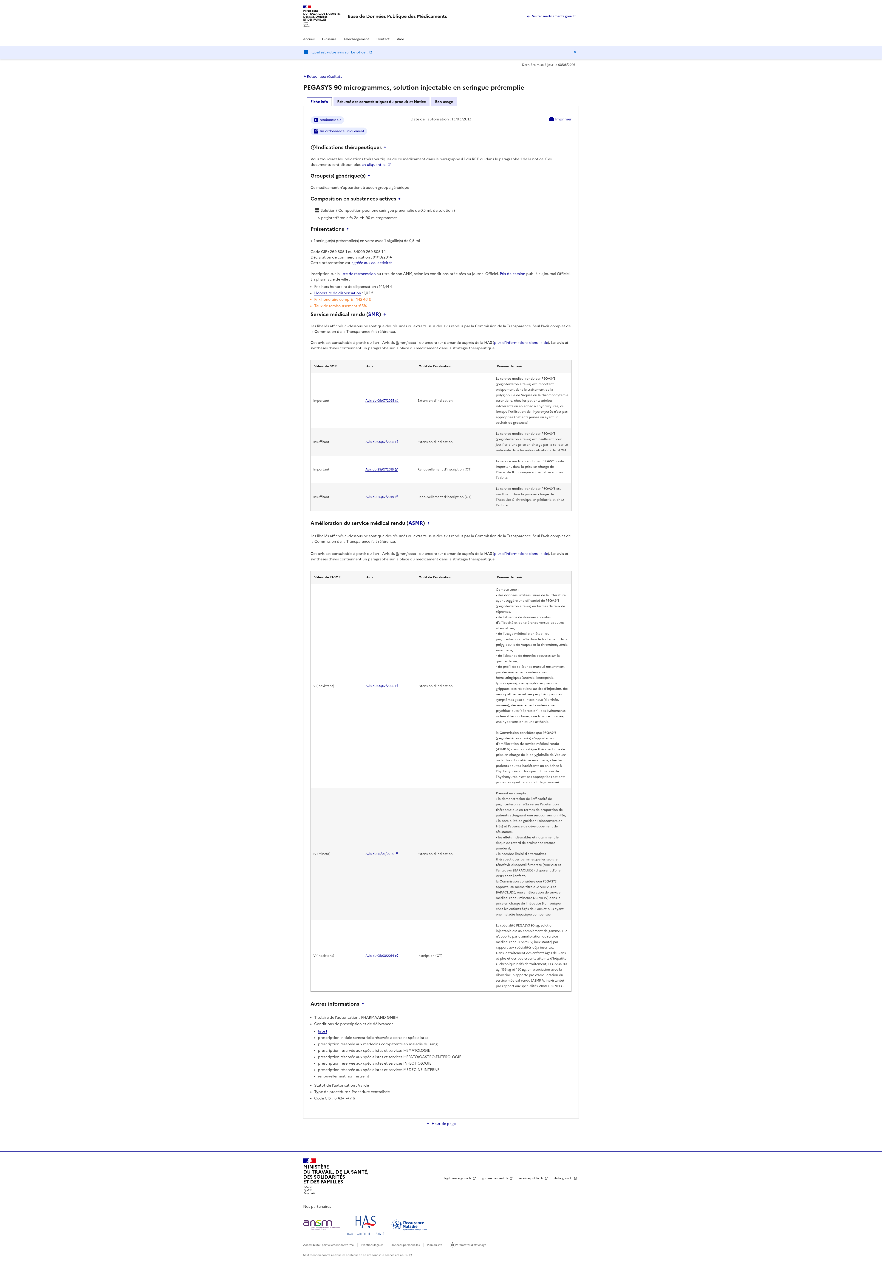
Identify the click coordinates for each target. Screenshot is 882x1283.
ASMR (415, 523)
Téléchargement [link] (356, 39)
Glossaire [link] (329, 39)
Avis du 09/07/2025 (379, 400)
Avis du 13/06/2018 (379, 854)
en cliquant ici (374, 164)
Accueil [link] (309, 39)
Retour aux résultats (324, 76)
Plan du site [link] (434, 1245)
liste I (322, 1031)
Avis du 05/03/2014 (379, 955)
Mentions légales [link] (372, 1245)
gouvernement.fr (495, 1178)
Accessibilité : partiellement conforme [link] (328, 1245)
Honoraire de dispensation (337, 293)
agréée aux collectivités (371, 262)
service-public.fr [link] (531, 1178)
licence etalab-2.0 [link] (396, 1255)
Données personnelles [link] (405, 1245)
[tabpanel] (441, 612)
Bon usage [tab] (444, 101)
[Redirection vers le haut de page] (386, 147)
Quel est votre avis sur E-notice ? (339, 52)
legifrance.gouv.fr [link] (458, 1178)
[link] (397, 16)
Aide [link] (400, 39)
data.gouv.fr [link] (563, 1178)
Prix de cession (512, 273)
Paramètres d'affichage (470, 1245)
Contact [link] (383, 39)
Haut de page (444, 1123)
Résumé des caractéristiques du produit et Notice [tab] (381, 101)
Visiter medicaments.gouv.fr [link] (554, 16)
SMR (373, 314)
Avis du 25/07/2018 (379, 469)
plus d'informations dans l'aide (521, 342)
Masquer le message (575, 52)
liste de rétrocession (358, 273)
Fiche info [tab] (319, 101)
